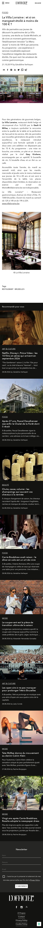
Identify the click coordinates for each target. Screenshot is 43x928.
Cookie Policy (21, 924)
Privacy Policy (35, 880)
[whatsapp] (22, 70)
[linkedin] (15, 70)
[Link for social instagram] (21, 907)
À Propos (21, 913)
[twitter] (18, 70)
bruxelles (19, 289)
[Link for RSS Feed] (26, 907)
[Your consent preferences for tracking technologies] (39, 924)
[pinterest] (11, 70)
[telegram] (26, 70)
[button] (38, 243)
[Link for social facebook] (16, 907)
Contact (21, 917)
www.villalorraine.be (10, 203)
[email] (4, 70)
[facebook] (7, 70)
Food (5, 12)
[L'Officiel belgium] (21, 3)
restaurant (8, 289)
